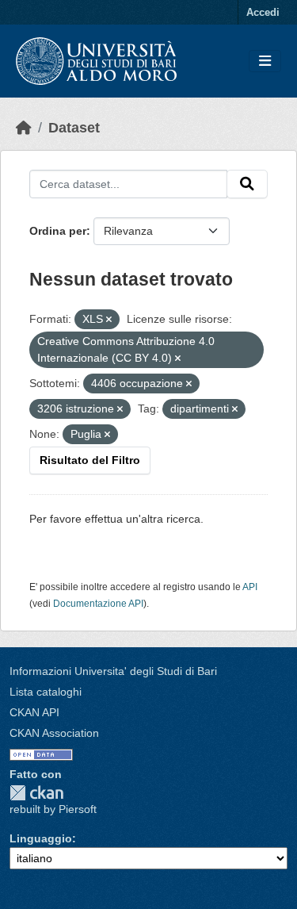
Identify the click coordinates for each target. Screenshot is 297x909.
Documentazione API (98, 603)
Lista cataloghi (46, 691)
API (249, 587)
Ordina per (57, 230)
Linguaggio (41, 838)
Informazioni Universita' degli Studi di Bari (113, 671)
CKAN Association (54, 733)
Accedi (263, 12)
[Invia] (247, 184)
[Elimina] (109, 319)
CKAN (36, 792)
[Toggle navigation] (265, 61)
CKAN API (34, 712)
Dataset (74, 128)
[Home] (24, 128)
